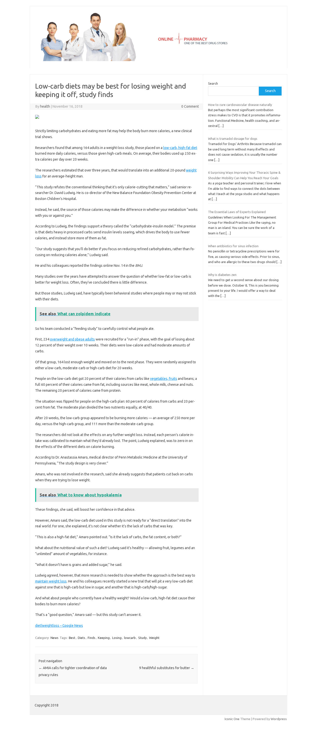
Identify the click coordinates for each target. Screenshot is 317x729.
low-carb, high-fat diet (180, 148)
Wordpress (279, 719)
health (45, 106)
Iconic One (232, 719)
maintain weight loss (51, 581)
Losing (117, 637)
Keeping (104, 637)
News (54, 637)
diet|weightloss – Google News (59, 626)
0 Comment (190, 106)
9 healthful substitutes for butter (166, 668)
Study (142, 637)
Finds (91, 637)
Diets (81, 637)
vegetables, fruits (163, 379)
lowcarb (130, 637)
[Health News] (158, 60)
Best (72, 637)
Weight (154, 637)
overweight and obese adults (72, 339)
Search (213, 83)
